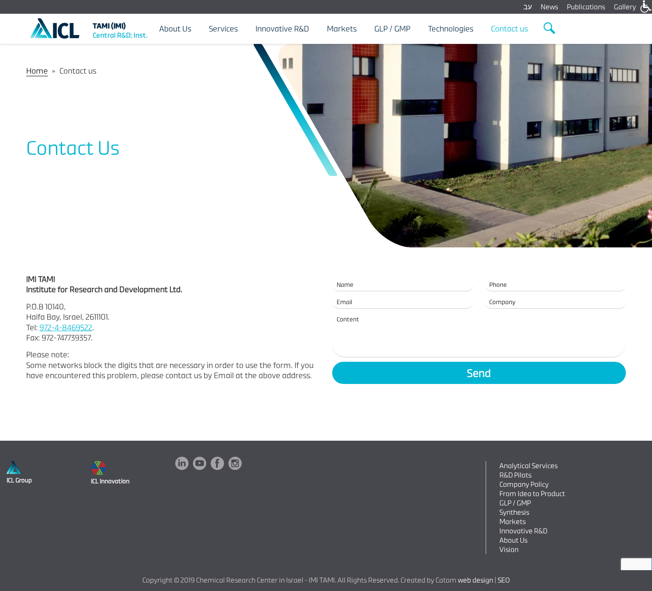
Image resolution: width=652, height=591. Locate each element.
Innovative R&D (523, 531)
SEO (504, 580)
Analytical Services (528, 465)
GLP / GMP (515, 503)
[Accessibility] (645, 6)
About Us (513, 540)
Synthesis (514, 512)
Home (37, 71)
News (549, 7)
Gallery (625, 7)
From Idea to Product (532, 493)
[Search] (550, 28)
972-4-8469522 (65, 327)
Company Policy (524, 484)
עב (527, 7)
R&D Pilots (515, 475)
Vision (508, 549)
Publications (586, 7)
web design (475, 580)
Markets (512, 521)
